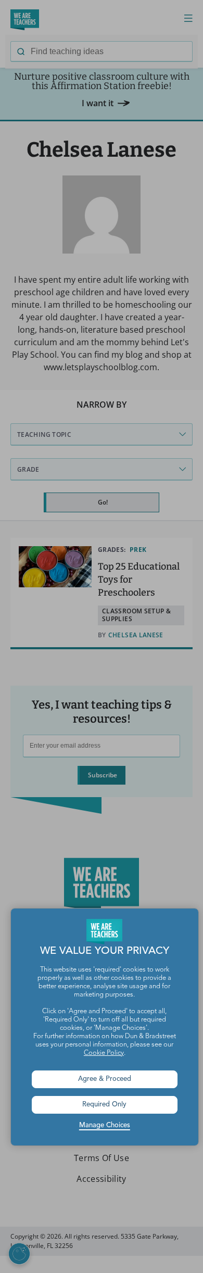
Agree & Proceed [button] (104, 1079)
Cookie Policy (104, 1053)
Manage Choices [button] (104, 1125)
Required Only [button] (104, 1104)
